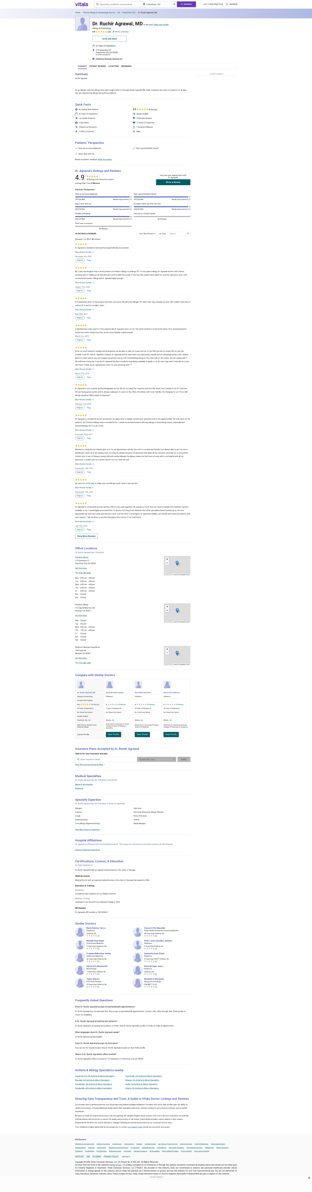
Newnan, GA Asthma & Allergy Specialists (142, 1080)
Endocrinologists (186, 1144)
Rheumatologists (115, 1151)
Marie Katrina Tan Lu (96, 928)
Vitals (188, 574)
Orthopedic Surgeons (176, 1148)
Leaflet (175, 574)
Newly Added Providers (170, 1151)
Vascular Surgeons (140, 1151)
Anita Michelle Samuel (114, 692)
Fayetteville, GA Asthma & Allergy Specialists (143, 1076)
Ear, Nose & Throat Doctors (168, 1144)
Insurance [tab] (126, 66)
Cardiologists (117, 1144)
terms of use (116, 1165)
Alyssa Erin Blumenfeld (96, 966)
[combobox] (117, 4)
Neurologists (101, 1148)
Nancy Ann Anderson (172, 692)
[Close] (309, 1178)
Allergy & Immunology (84, 784)
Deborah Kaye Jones (153, 966)
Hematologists (80, 1148)
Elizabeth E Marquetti (154, 979)
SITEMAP (97, 1156)
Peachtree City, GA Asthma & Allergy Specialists (94, 1076)
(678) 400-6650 (84, 573)
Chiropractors (129, 1144)
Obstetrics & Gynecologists (118, 1148)
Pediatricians (209, 1148)
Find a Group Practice (201, 1151)
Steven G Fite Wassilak (154, 928)
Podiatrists (79, 1151)
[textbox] (117, 4)
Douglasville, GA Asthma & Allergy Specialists (93, 1088)
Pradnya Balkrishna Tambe (98, 953)
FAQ (88, 1156)
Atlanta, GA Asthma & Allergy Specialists (142, 1088)
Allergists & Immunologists (84, 1144)
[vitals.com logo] (82, 4)
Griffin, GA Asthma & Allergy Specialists (141, 1084)
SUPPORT (79, 1156)
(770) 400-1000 (84, 663)
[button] (177, 563)
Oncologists (135, 1148)
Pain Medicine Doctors (195, 1148)
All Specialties (155, 1151)
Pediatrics (79, 788)
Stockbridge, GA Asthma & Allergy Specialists (93, 1084)
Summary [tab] (82, 66)
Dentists (139, 1144)
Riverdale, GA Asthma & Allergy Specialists (92, 1080)
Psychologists (102, 1151)
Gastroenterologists (218, 1144)
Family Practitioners (201, 1144)
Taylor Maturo (93, 979)
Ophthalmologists (148, 1148)
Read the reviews (105, 159)
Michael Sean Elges (95, 941)
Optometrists (161, 1148)
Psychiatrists (89, 1151)
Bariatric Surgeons (103, 1144)
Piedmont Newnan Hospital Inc (109, 59)
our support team (135, 1127)
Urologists (127, 1151)
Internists (91, 1148)
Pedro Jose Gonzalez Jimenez (158, 941)
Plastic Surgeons (222, 1148)
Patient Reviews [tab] (97, 66)
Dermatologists (150, 1144)
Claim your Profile (161, 24)
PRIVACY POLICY (111, 1156)
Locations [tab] (113, 66)
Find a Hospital (186, 1151)
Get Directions (81, 568)
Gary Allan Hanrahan (143, 692)
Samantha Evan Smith (154, 953)
